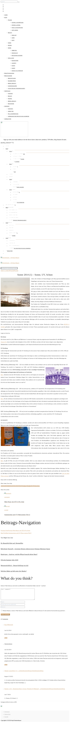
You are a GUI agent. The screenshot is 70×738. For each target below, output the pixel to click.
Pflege (11, 151)
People (10, 98)
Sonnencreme (7, 486)
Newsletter (7, 118)
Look (13, 37)
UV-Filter (25, 486)
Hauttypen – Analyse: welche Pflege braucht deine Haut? (19, 554)
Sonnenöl (13, 486)
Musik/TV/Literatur (17, 70)
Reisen (10, 45)
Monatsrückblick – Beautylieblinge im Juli (14, 565)
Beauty (10, 32)
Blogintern (15, 60)
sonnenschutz (19, 486)
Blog (5, 17)
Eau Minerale (8, 625)
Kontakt (6, 106)
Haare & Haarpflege (17, 22)
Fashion (10, 93)
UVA (36, 486)
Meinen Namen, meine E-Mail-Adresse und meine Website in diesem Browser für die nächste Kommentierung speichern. (34, 610)
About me (10, 111)
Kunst (13, 68)
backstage (11, 103)
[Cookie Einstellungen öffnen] (14, 736)
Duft (13, 40)
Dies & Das (11, 58)
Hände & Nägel (16, 25)
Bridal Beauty (12, 83)
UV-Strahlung (31, 486)
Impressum (7, 711)
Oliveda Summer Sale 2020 (9, 560)
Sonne (2, 486)
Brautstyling (12, 78)
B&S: (2, 374)
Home (6, 14)
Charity (14, 63)
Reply (5, 638)
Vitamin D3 (4, 342)
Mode (9, 42)
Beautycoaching (9, 73)
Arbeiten (14, 50)
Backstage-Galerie (17, 55)
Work (9, 47)
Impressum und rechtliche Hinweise (18, 116)
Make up (14, 35)
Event (13, 65)
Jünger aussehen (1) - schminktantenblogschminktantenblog (23, 671)
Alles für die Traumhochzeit (16, 88)
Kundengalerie (12, 85)
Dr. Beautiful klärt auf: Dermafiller (12, 543)
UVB (38, 486)
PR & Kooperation (13, 113)
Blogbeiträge (12, 80)
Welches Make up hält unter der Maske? (14, 571)
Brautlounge (8, 75)
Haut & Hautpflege (17, 27)
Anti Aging (15, 30)
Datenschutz (7, 714)
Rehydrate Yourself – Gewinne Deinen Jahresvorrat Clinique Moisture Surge (25, 549)
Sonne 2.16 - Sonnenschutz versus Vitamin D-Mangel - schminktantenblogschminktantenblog (34, 689)
